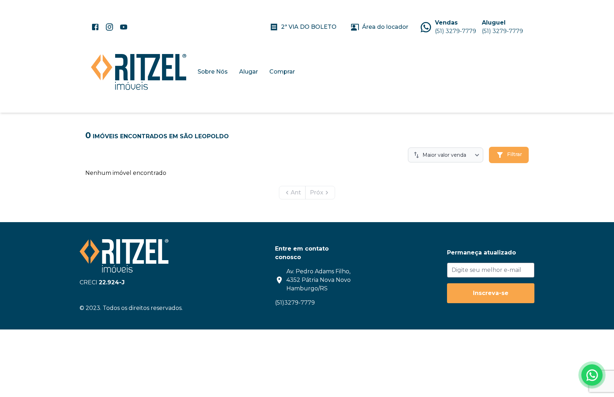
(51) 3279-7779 (455, 31)
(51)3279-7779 (295, 302)
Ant (296, 192)
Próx (316, 192)
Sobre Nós (213, 71)
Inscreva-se (490, 293)
